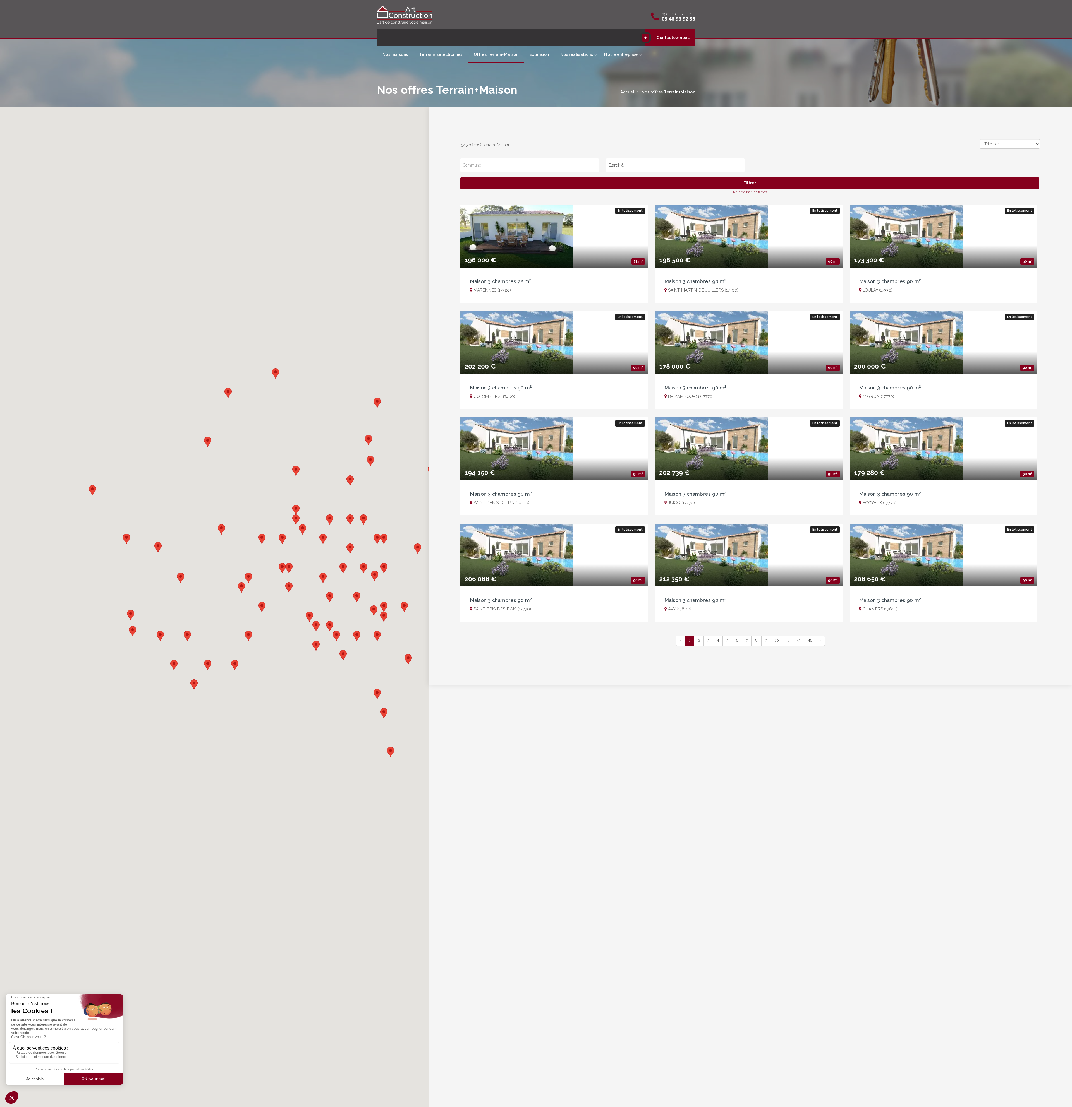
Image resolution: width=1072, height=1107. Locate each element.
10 (777, 640)
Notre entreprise (621, 54)
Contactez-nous (673, 37)
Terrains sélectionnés (440, 54)
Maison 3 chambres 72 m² (500, 281)
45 (798, 640)
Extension (539, 54)
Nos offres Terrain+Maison (667, 92)
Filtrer (749, 183)
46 (810, 640)
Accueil (628, 92)
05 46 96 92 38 (678, 18)
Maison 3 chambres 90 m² (695, 281)
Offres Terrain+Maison (496, 54)
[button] (126, 539)
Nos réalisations (576, 54)
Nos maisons (395, 54)
